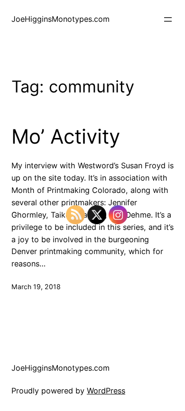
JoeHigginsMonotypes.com (60, 19)
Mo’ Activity (65, 136)
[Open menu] (168, 19)
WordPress (106, 390)
